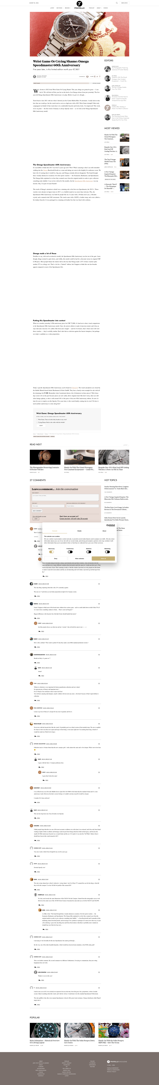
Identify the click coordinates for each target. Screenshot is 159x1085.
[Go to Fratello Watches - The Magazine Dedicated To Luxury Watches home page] (79, 1)
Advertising (41, 1068)
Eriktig (36, 604)
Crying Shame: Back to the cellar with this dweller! (51, 422)
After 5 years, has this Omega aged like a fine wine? (50, 416)
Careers (40, 1066)
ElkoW (36, 639)
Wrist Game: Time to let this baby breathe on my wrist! (52, 419)
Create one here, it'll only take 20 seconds (74, 518)
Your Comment (35, 493)
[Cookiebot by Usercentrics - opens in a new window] (107, 525)
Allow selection (79, 558)
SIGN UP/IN (124, 3)
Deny (55, 558)
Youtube (92, 1066)
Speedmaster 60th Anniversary (84, 181)
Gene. (35, 879)
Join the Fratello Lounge (41, 1063)
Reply (38, 541)
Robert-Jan (41, 894)
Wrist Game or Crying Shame (41, 436)
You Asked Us (67, 1068)
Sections (59, 8)
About (99, 8)
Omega (45, 170)
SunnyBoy (37, 788)
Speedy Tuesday (66, 1063)
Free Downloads (41, 1070)
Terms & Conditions (113, 1070)
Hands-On (67, 1065)
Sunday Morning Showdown (66, 1074)
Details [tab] (80, 531)
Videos (105, 8)
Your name (34, 503)
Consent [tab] (54, 531)
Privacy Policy (111, 1071)
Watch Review (66, 1072)
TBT (67, 1066)
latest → (126, 445)
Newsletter (40, 1074)
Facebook (92, 1063)
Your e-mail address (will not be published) (76, 503)
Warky (36, 584)
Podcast (91, 8)
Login (35, 519)
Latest (52, 8)
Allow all (103, 558)
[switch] (70, 552)
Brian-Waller (37, 723)
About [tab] (104, 531)
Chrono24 (75, 388)
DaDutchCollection (39, 654)
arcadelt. (36, 825)
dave (39, 667)
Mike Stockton (42, 972)
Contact (41, 1076)
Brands (67, 8)
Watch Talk (66, 1070)
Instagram (92, 1065)
